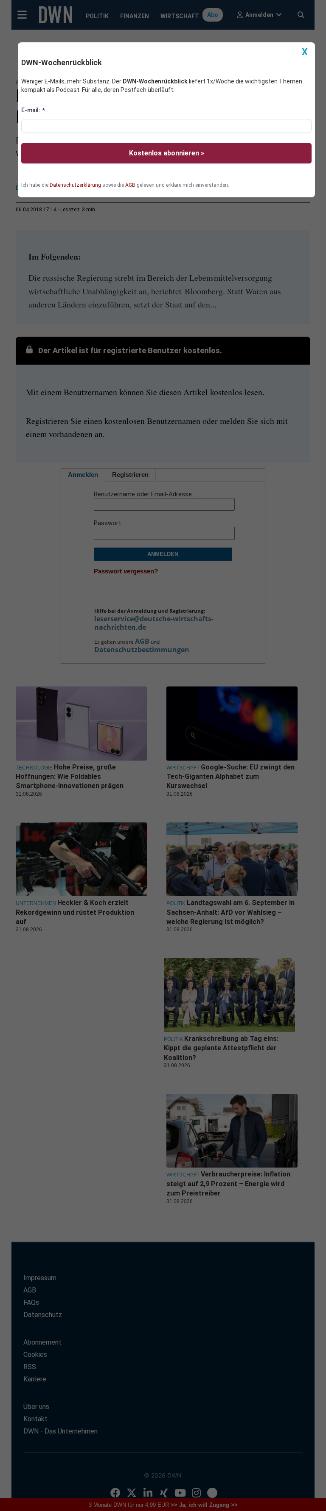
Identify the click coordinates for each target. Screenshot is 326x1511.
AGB (130, 185)
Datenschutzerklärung (75, 185)
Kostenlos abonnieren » (166, 153)
